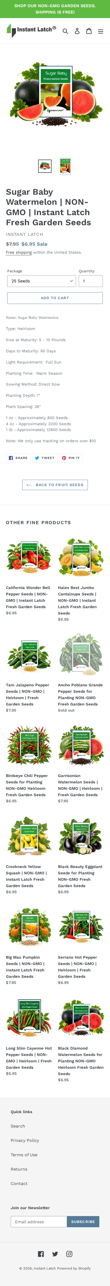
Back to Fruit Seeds (58, 485)
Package (14, 271)
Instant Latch (45, 1268)
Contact (19, 1183)
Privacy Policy (25, 1140)
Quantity (87, 271)
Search (18, 1126)
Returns (19, 1169)
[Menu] (101, 31)
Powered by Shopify (74, 1268)
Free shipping (19, 252)
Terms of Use (24, 1154)
